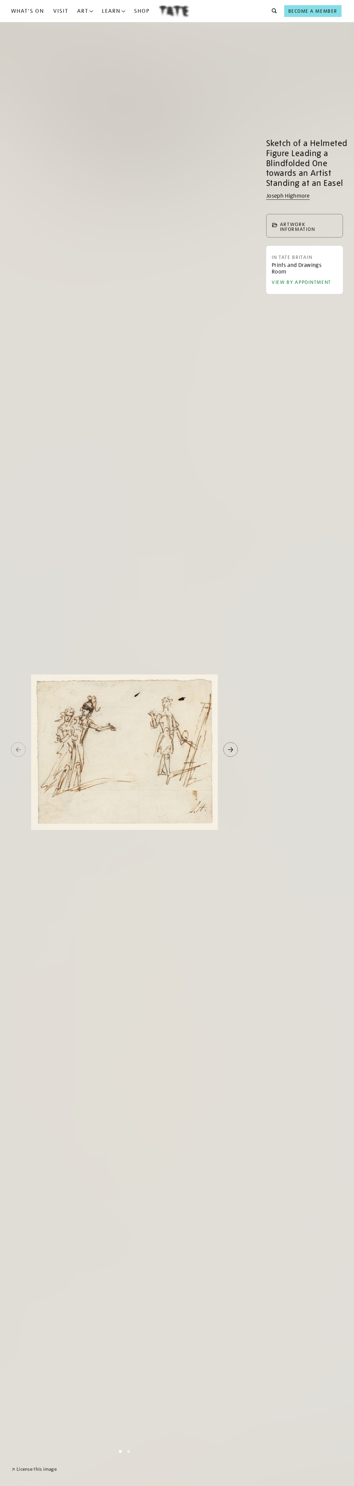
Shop (142, 11)
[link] (34, 1469)
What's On (27, 11)
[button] (272, 11)
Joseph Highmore (288, 196)
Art (82, 11)
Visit (60, 11)
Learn (111, 11)
